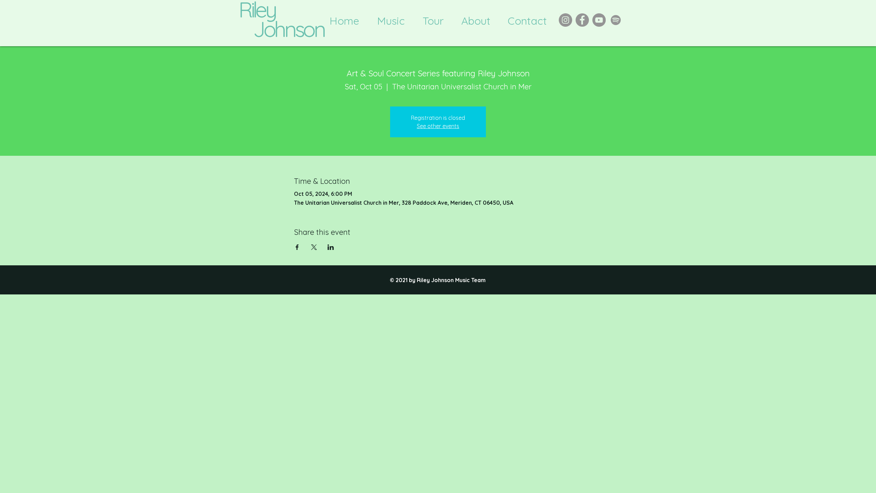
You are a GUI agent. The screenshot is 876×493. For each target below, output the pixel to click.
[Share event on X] (314, 247)
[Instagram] (565, 20)
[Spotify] (615, 20)
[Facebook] (582, 20)
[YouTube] (599, 20)
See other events (438, 126)
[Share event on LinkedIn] (330, 247)
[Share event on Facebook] (297, 247)
